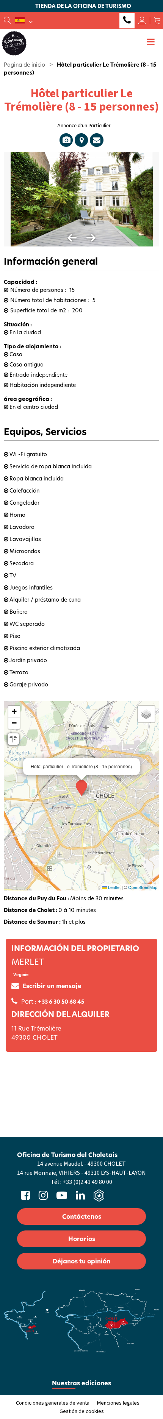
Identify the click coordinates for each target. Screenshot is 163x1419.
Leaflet (114, 887)
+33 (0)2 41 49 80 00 (127, 20)
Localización (81, 140)
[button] (157, 20)
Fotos (66, 140)
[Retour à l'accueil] (14, 42)
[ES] (23, 20)
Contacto (96, 140)
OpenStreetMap (142, 887)
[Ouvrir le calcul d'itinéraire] (13, 739)
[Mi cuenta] (142, 20)
